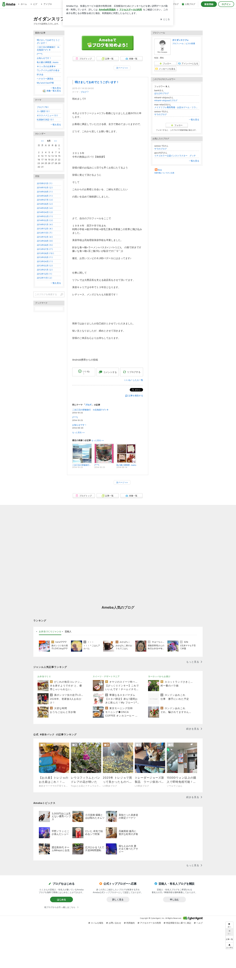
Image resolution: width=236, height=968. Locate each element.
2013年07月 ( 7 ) (45, 249)
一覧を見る (194, 119)
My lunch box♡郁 (45, 82)
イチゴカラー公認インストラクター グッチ (175, 155)
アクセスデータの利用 (150, 923)
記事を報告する (136, 395)
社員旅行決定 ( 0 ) (45, 119)
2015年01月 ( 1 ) (44, 183)
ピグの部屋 (190, 43)
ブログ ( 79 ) (42, 107)
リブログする (133, 372)
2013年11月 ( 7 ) (44, 232)
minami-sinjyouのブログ (165, 100)
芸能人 (68, 631)
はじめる (61, 899)
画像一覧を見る (53, 91)
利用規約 (130, 923)
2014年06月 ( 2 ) (45, 204)
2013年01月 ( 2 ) (45, 269)
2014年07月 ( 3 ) (45, 200)
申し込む (174, 899)
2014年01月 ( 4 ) (45, 224)
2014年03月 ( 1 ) (45, 216)
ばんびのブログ (161, 93)
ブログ (84, 92)
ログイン (226, 4)
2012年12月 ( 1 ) (44, 274)
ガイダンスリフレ (180, 40)
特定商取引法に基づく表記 (178, 923)
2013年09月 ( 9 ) (45, 241)
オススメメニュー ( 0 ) (47, 115)
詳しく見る (118, 899)
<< (42, 140)
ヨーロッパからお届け (159, 676)
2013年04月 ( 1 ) (45, 261)
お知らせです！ (79, 425)
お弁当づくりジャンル (50, 631)
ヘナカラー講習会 (45, 78)
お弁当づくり (44, 676)
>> (55, 140)
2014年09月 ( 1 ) (45, 191)
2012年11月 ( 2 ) (44, 278)
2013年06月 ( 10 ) (45, 253)
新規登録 (208, 4)
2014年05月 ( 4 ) (45, 208)
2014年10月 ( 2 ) (45, 187)
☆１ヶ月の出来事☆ (46, 66)
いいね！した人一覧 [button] (133, 380)
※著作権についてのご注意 (164, 173)
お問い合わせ (115, 923)
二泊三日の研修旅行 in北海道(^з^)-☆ (90, 409)
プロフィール (178, 43)
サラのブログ (160, 114)
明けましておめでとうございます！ (97, 82)
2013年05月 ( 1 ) (45, 257)
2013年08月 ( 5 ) (45, 245)
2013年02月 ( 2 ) (45, 265)
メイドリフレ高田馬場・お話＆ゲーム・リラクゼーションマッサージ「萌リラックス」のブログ (176, 107)
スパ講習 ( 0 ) (43, 111)
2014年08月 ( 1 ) (45, 196)
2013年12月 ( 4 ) (45, 228)
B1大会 (40, 74)
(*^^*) (75, 417)
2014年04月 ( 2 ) (45, 212)
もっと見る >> (78, 432)
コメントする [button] (110, 372)
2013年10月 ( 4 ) (45, 237)
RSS (160, 170)
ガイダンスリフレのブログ (60, 18)
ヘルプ (199, 923)
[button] (229, 945)
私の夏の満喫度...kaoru (47, 62)
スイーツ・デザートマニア (106, 676)
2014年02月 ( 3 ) (45, 220)
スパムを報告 (97, 923)
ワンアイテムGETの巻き (48, 70)
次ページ (122, 67)
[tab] (50, 631)
